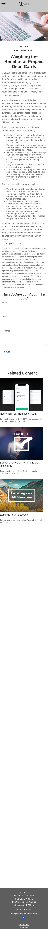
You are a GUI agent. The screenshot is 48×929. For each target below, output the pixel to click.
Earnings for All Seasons (14, 514)
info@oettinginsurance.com (24, 914)
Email (4, 317)
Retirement (24, 927)
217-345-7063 (27, 896)
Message (6, 331)
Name (4, 302)
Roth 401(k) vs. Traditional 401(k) (18, 413)
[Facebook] (23, 917)
